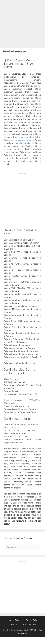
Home (9, 620)
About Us (19, 620)
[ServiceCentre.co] (13, 51)
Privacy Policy (32, 620)
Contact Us (13, 624)
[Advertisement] (22, 23)
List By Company (29, 624)
